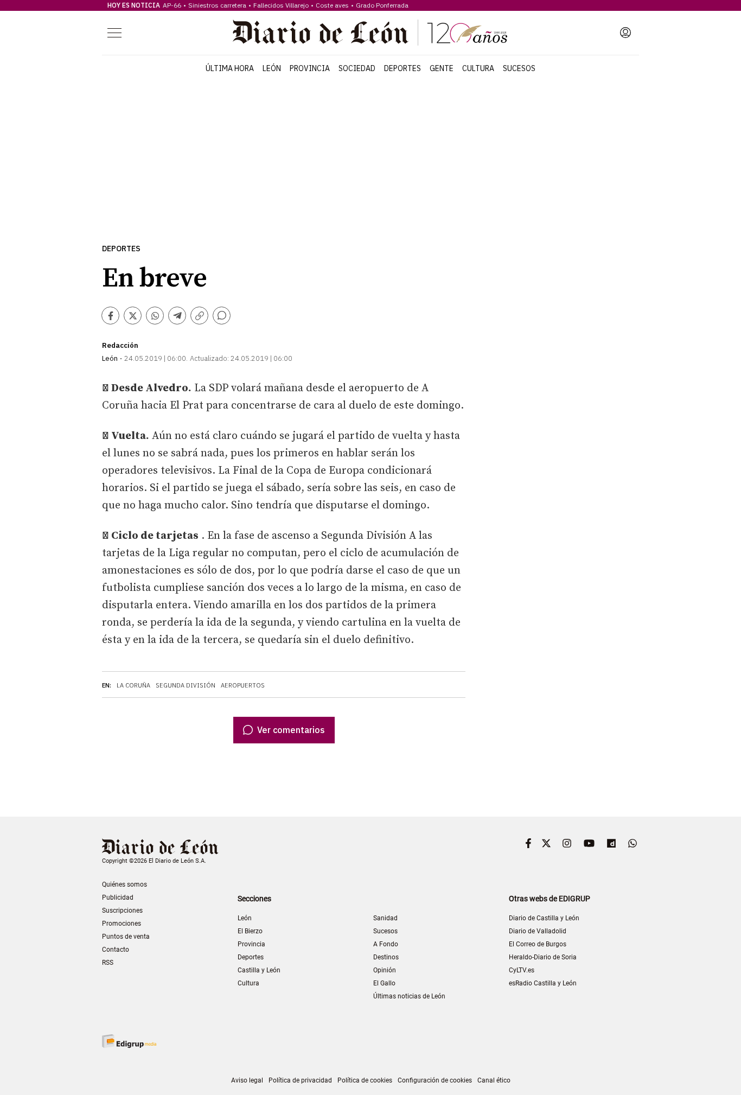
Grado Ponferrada (382, 5)
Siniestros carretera (217, 5)
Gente (441, 68)
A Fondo (385, 944)
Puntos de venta (126, 936)
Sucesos (519, 68)
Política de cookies (364, 1080)
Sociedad (356, 68)
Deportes (402, 68)
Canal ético (493, 1080)
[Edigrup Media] (129, 1041)
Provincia (310, 68)
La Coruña (133, 685)
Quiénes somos (124, 884)
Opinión (384, 970)
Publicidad (117, 897)
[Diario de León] (370, 33)
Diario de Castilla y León (544, 918)
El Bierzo (250, 931)
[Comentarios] (221, 315)
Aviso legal (247, 1080)
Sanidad (385, 918)
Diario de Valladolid (537, 931)
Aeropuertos (243, 685)
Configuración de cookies (435, 1080)
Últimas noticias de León (409, 996)
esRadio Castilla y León (543, 983)
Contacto (115, 949)
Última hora (230, 68)
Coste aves (332, 5)
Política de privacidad (300, 1080)
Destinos (386, 957)
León (272, 68)
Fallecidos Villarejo (281, 5)
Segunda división (185, 685)
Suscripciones (122, 910)
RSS (107, 962)
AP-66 (172, 5)
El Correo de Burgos (537, 944)
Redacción (120, 345)
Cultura (478, 68)
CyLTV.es (521, 970)
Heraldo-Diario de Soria (543, 957)
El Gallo (384, 983)
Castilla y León (259, 970)
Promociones (121, 923)
